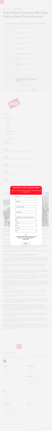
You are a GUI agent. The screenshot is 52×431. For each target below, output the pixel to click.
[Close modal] (40, 187)
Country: (17, 222)
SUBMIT (26, 243)
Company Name (18, 212)
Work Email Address (19, 206)
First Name (17, 196)
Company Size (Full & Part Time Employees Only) (24, 217)
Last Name (17, 201)
